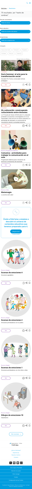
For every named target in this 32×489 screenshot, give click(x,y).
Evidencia (19, 53)
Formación (16, 50)
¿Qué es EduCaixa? (16, 450)
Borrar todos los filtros (23, 59)
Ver (6, 85)
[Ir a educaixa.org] (8, 3)
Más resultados (15, 434)
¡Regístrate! (16, 231)
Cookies (16, 477)
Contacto (16, 457)
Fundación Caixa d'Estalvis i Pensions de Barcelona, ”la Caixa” (16, 485)
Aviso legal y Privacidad (16, 467)
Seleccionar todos (5, 50)
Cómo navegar (16, 474)
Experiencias (16, 452)
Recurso (11, 53)
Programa (24, 50)
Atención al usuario (16, 471)
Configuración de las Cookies (16, 480)
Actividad (3, 53)
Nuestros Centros (16, 455)
